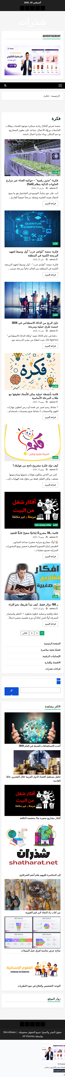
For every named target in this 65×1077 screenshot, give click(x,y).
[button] (60, 85)
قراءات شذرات (52, 668)
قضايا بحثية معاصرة (50, 649)
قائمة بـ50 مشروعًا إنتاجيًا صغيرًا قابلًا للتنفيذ (32, 510)
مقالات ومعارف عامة (43, 525)
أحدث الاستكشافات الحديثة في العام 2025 (39, 746)
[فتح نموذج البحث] (5, 85)
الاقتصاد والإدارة (52, 662)
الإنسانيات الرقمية (51, 656)
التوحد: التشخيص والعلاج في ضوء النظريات (39, 985)
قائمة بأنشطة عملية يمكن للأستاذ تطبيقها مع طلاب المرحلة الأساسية (32, 371)
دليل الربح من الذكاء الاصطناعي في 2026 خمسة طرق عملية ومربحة (32, 300)
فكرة (55, 172)
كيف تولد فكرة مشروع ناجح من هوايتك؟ (32, 442)
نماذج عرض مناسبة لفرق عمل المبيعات (40, 950)
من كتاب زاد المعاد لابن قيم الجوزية (42, 912)
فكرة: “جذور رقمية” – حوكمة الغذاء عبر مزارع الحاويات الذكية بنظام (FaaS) (32, 157)
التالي (24, 633)
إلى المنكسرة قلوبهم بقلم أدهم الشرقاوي (39, 875)
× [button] (64, 1074)
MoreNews (9, 1032)
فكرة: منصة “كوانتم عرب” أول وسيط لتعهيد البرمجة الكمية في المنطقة (32, 228)
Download (59, 1070)
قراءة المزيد (49, 204)
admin (52, 188)
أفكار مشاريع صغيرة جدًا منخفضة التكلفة (40, 818)
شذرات (32, 20)
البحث (60, 680)
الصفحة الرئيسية (52, 643)
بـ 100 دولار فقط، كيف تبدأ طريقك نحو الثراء (32, 581)
